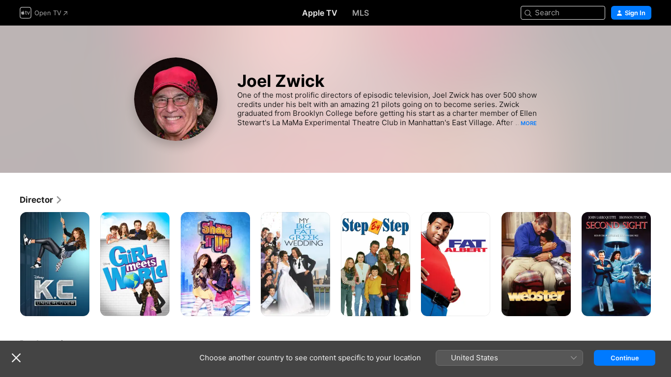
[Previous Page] (10, 264)
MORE (529, 123)
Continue (625, 358)
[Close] (16, 357)
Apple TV (319, 13)
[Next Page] (661, 264)
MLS (360, 13)
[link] (41, 199)
